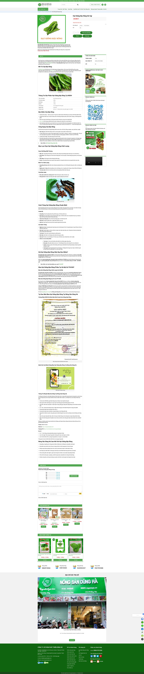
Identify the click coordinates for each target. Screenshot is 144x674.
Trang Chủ (60, 9)
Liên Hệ (104, 9)
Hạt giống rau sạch (48, 11)
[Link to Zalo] (94, 656)
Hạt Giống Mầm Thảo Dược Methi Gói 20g (44, 555)
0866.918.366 (98, 650)
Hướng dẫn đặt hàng (71, 663)
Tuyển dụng (81, 659)
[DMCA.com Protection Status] (46, 663)
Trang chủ (39, 11)
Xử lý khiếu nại (70, 667)
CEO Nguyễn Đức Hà (83, 653)
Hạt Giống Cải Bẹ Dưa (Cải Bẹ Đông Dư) (74, 555)
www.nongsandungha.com (46, 660)
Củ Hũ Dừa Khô (77, 519)
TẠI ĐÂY (61, 264)
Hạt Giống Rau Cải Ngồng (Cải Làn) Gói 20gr (60, 555)
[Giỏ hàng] (105, 5)
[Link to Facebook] (91, 656)
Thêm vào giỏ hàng (86, 32)
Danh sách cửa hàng (83, 661)
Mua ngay (43, 526)
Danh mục (70, 9)
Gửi (80, 493)
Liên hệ (80, 655)
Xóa (105, 24)
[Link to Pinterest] (101, 656)
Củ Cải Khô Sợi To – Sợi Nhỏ (66, 520)
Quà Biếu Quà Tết (77, 9)
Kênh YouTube (81, 657)
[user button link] (103, 5)
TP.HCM (101, 661)
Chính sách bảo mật (71, 658)
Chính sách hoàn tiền (71, 654)
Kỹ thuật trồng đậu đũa (51, 143)
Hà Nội (96, 60)
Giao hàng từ (75, 25)
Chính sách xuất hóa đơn (71, 656)
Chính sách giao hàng (71, 650)
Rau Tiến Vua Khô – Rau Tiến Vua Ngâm (43, 520)
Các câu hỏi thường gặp (71, 661)
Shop (43, 11)
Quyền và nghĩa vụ (70, 665)
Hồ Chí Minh (100, 60)
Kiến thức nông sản (85, 9)
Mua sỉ (77, 35)
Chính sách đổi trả (70, 652)
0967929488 (99, 568)
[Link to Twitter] (97, 656)
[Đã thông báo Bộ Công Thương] (40, 663)
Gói (73, 27)
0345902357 (81, 568)
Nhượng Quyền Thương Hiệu (97, 9)
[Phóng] (39, 42)
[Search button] (78, 5)
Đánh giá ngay (74, 475)
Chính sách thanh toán (71, 659)
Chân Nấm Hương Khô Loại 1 (55, 520)
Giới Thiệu (65, 9)
